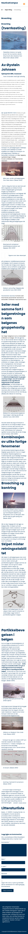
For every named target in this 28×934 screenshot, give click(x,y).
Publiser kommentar (7, 890)
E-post (4, 866)
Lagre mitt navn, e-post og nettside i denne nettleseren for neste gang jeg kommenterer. (12, 884)
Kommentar (5, 842)
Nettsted (4, 874)
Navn (3, 859)
